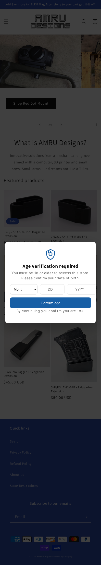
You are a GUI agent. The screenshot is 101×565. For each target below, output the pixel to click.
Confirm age (50, 303)
